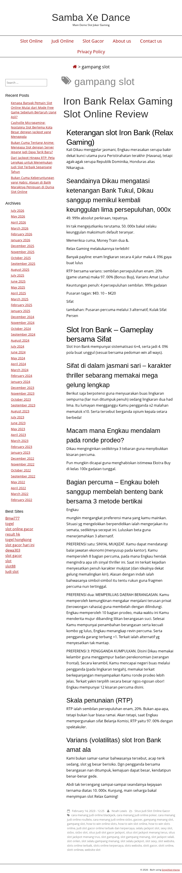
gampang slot (76, 824)
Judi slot (12, 571)
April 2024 (18, 364)
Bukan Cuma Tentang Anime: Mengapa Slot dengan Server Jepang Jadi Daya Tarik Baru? (32, 147)
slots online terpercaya (108, 845)
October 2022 (21, 470)
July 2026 (17, 210)
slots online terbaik (79, 845)
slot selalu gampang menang (100, 841)
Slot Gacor (93, 41)
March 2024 (19, 370)
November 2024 (22, 323)
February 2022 (21, 500)
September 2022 (23, 476)
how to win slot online (132, 824)
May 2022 (18, 482)
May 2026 (18, 216)
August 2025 (20, 269)
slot (8, 560)
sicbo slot (81, 832)
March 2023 (19, 441)
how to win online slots (101, 824)
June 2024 (18, 352)
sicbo (70, 832)
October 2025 (21, 258)
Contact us (151, 41)
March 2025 (19, 299)
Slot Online (31, 41)
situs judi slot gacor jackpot (107, 832)
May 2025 (18, 287)
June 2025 (18, 281)
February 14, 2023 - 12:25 (88, 811)
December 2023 (22, 388)
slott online (165, 845)
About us (122, 41)
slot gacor (13, 555)
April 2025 (18, 293)
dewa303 (12, 550)
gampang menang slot (158, 820)
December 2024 (22, 317)
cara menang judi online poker (137, 815)
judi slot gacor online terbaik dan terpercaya (106, 828)
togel (9, 523)
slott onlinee (75, 850)
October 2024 (21, 329)
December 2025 (22, 246)
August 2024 (20, 340)
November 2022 (22, 464)
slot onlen (73, 841)
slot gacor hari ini (19, 544)
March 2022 (19, 494)
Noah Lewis (119, 811)
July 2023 (17, 417)
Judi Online (62, 41)
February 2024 (21, 376)
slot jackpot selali (162, 837)
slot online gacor (19, 529)
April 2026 (18, 222)
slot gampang (110, 837)
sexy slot (166, 828)
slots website (133, 845)
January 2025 (20, 311)
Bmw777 (12, 518)
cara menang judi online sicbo (112, 820)
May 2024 (18, 358)
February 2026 (21, 234)
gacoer (137, 820)
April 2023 (18, 435)
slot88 (10, 566)
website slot (93, 850)
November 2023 (22, 393)
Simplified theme (171, 869)
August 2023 (20, 411)
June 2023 (18, 423)
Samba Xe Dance (91, 17)
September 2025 (23, 263)
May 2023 (18, 429)
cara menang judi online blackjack (93, 815)
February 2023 (21, 447)
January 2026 (20, 240)
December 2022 (22, 458)
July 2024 (17, 346)
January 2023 (20, 452)
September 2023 (23, 405)
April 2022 (18, 488)
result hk (12, 534)
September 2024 (23, 334)
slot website (166, 841)
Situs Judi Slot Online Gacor (152, 811)
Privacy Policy (91, 51)
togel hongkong (18, 539)
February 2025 (21, 305)
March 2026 (19, 228)
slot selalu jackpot (132, 841)
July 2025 (17, 275)
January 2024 (20, 382)
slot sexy (151, 841)
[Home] (75, 67)
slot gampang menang (135, 837)
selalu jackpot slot (147, 828)
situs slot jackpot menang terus (146, 832)
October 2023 (21, 399)
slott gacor (150, 845)
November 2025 (22, 252)
